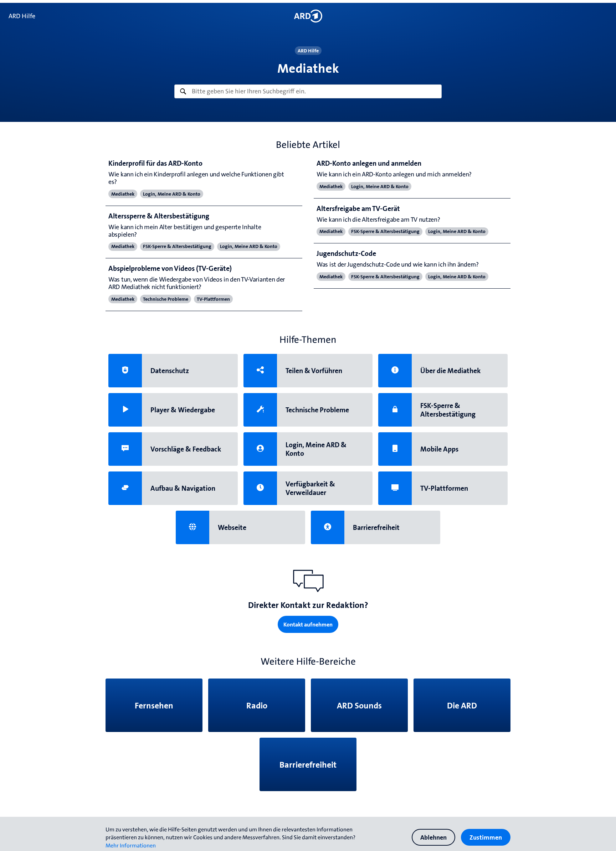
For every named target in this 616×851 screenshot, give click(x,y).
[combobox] (308, 91)
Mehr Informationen (131, 845)
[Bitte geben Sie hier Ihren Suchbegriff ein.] (308, 91)
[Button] (308, 16)
